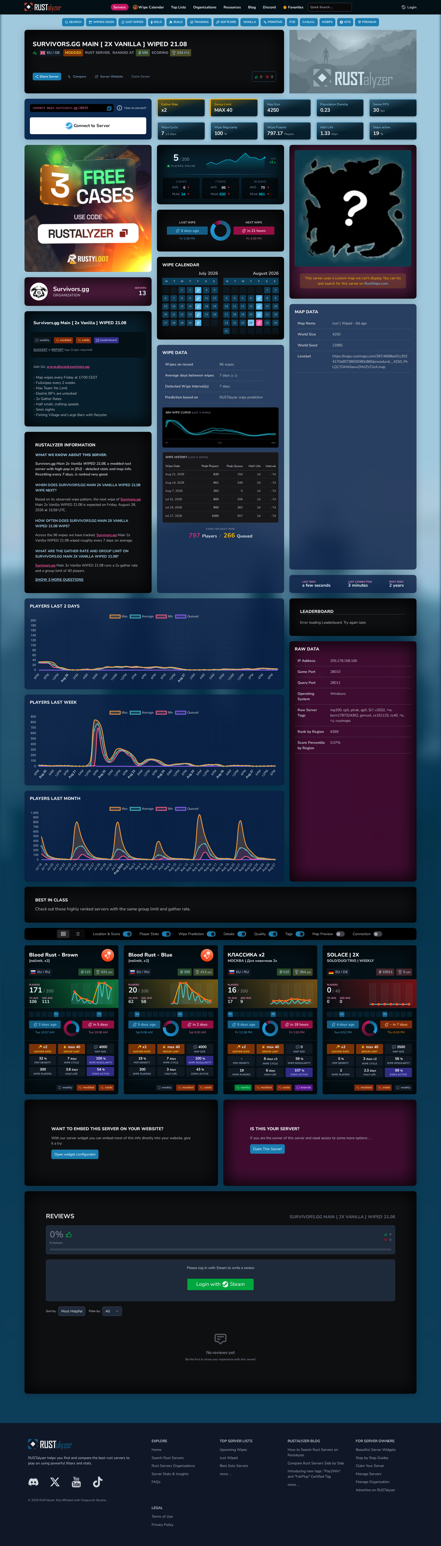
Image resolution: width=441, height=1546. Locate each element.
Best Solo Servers (234, 1465)
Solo (158, 22)
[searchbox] (330, 7)
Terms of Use (162, 1516)
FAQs (156, 1481)
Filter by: (95, 1311)
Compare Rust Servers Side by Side (316, 1463)
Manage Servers (368, 1474)
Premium (369, 22)
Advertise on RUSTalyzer (375, 1490)
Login (411, 7)
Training (201, 22)
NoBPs (327, 22)
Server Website (111, 76)
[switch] (127, 934)
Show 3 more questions (59, 579)
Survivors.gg (130, 499)
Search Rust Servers (168, 1457)
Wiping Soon (103, 22)
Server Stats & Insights (170, 1474)
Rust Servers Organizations (173, 1465)
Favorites (295, 7)
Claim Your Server (370, 1465)
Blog (252, 7)
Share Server (49, 76)
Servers (119, 7)
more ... (225, 1474)
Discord (269, 7)
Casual (308, 22)
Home (156, 1449)
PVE (292, 22)
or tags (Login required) (62, 350)
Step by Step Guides (372, 1457)
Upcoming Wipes (233, 1449)
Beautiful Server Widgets (376, 1449)
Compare (79, 76)
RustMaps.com (376, 283)
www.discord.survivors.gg (68, 366)
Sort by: (51, 1311)
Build (178, 22)
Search (75, 22)
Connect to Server (92, 126)
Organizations (204, 7)
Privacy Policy (162, 1524)
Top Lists (178, 7)
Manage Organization (372, 1481)
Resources (232, 7)
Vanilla (249, 22)
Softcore (228, 22)
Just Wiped (134, 22)
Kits (347, 22)
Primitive (275, 22)
